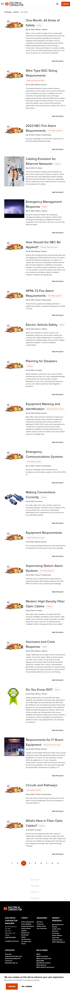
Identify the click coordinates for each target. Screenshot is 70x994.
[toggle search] (57, 4)
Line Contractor (42, 928)
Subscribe (66, 4)
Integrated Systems (27, 926)
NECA (38, 954)
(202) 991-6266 (10, 937)
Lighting (23, 931)
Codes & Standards (27, 922)
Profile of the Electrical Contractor (56, 931)
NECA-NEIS (40, 961)
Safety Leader (41, 926)
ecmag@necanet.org (12, 941)
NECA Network (41, 965)
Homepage (8, 12)
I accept (12, 986)
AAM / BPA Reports (58, 942)
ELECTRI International (43, 963)
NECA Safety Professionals (45, 967)
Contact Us (8, 961)
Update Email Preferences (13, 956)
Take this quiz (57, 61)
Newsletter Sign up (11, 963)
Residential (25, 935)
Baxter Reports (57, 935)
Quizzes (16, 12)
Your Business (26, 939)
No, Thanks (27, 986)
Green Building (26, 924)
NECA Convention (42, 956)
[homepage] (14, 4)
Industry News (26, 928)
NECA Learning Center (43, 958)
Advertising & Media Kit (12, 958)
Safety (23, 937)
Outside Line (25, 933)
